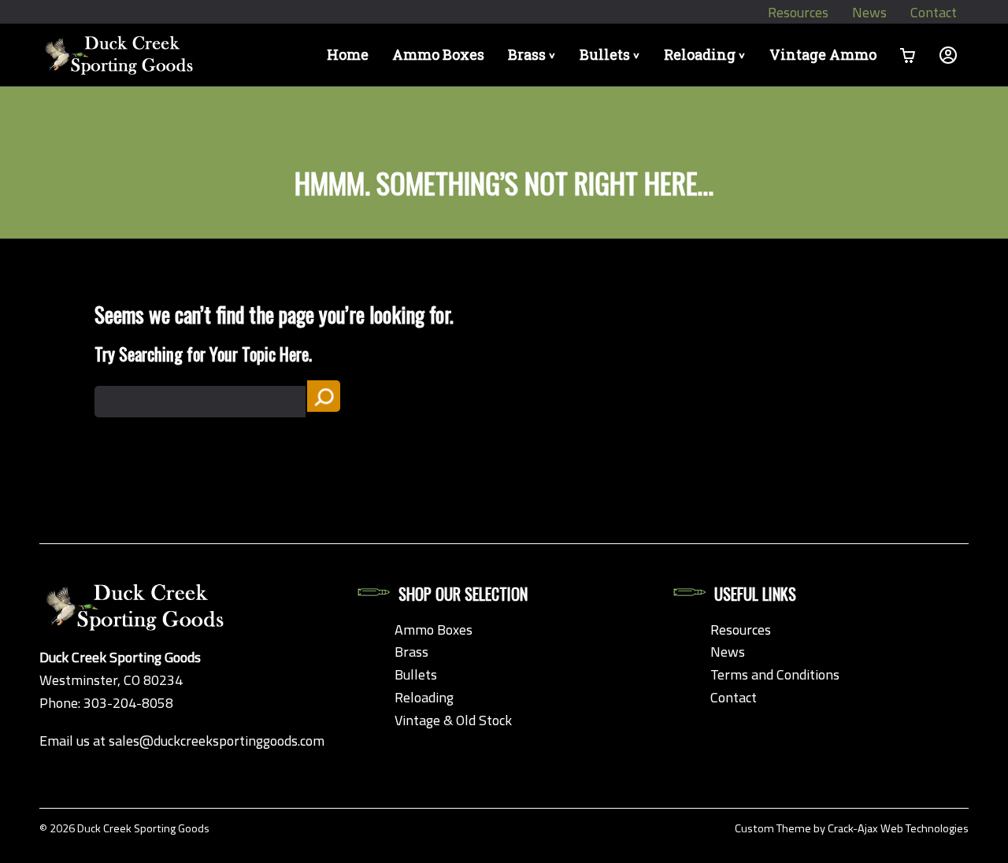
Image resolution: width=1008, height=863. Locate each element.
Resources (798, 12)
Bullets (612, 54)
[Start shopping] (908, 55)
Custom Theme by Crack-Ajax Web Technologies (852, 828)
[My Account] (948, 55)
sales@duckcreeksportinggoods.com (216, 740)
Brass (534, 54)
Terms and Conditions (774, 674)
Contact (933, 12)
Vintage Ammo (822, 54)
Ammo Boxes (438, 54)
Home (348, 54)
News (869, 12)
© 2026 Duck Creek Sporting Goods (124, 828)
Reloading (707, 54)
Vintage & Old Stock (453, 720)
